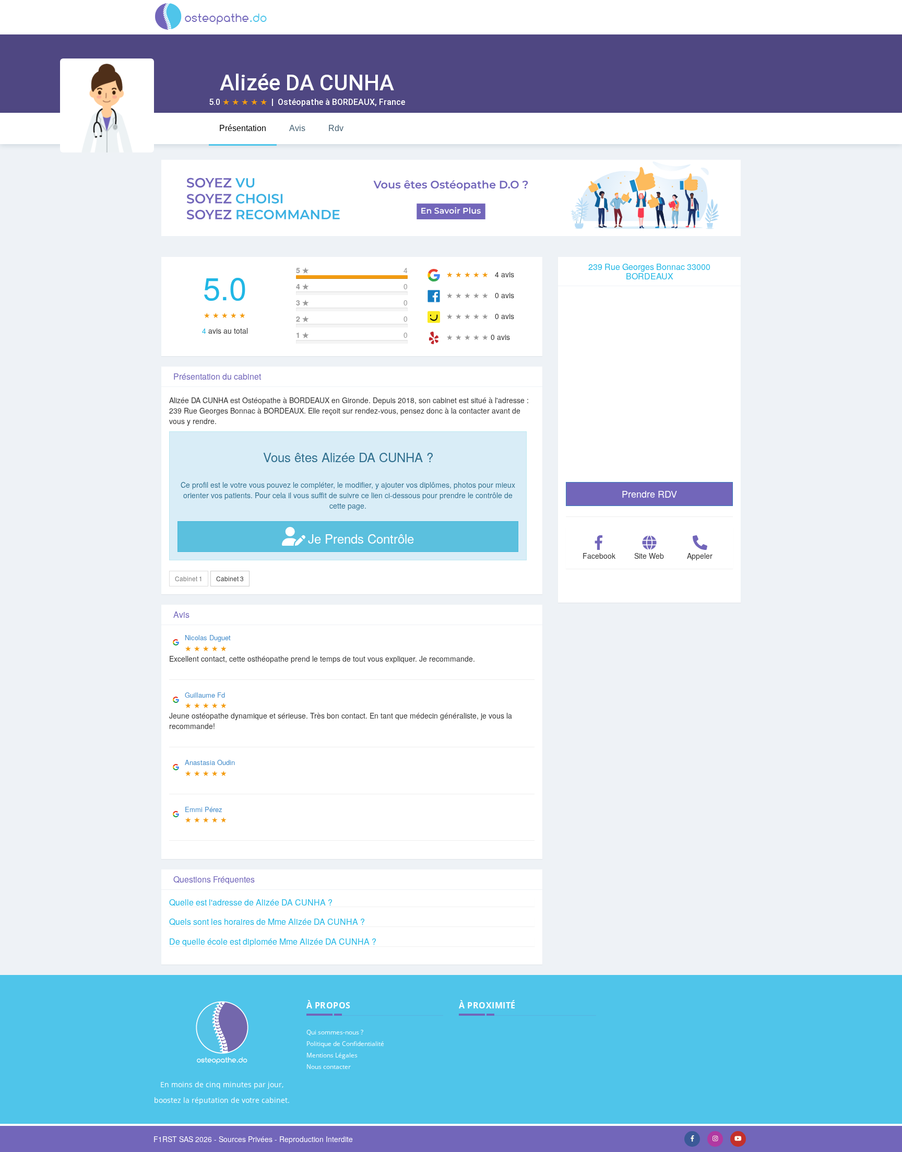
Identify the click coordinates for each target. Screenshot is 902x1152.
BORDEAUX (353, 102)
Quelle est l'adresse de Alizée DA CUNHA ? (251, 902)
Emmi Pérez (203, 809)
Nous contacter (328, 1066)
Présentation (242, 128)
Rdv (335, 128)
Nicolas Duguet (208, 637)
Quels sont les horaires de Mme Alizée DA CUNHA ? (267, 921)
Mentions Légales (332, 1055)
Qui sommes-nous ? (334, 1032)
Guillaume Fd (205, 695)
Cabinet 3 (230, 578)
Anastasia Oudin (210, 762)
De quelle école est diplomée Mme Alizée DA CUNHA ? (272, 941)
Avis (297, 128)
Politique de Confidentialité (345, 1043)
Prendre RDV (649, 493)
